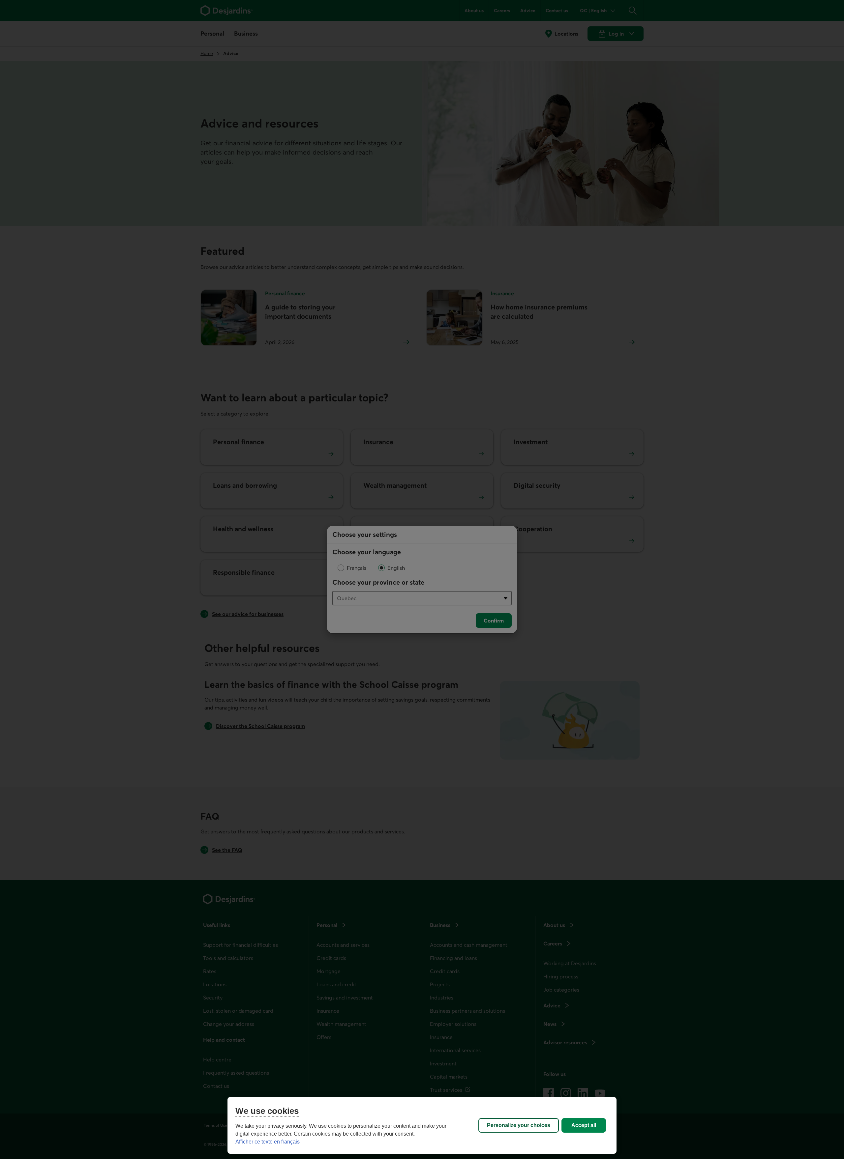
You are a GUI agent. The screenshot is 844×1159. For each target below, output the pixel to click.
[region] (422, 1125)
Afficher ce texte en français (267, 1142)
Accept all (583, 1125)
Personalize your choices (518, 1125)
